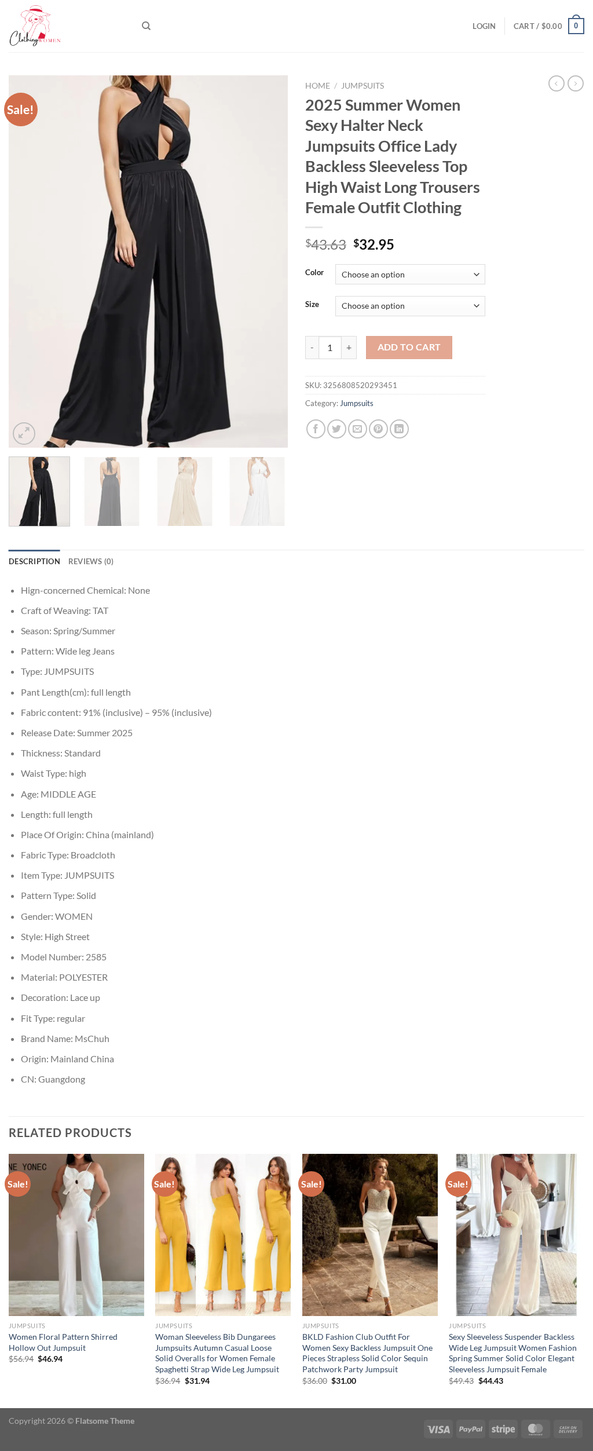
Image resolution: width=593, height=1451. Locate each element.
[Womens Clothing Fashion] (67, 26)
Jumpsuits (362, 85)
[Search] (146, 26)
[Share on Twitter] (336, 428)
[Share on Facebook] (315, 428)
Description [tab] (34, 561)
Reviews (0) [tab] (91, 561)
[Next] (267, 261)
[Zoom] (24, 433)
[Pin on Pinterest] (378, 428)
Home (317, 85)
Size (312, 305)
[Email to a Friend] (357, 428)
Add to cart (409, 347)
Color (314, 273)
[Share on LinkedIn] (399, 428)
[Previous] (29, 261)
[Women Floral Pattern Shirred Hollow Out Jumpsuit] (76, 1235)
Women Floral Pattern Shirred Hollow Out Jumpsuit (63, 1342)
